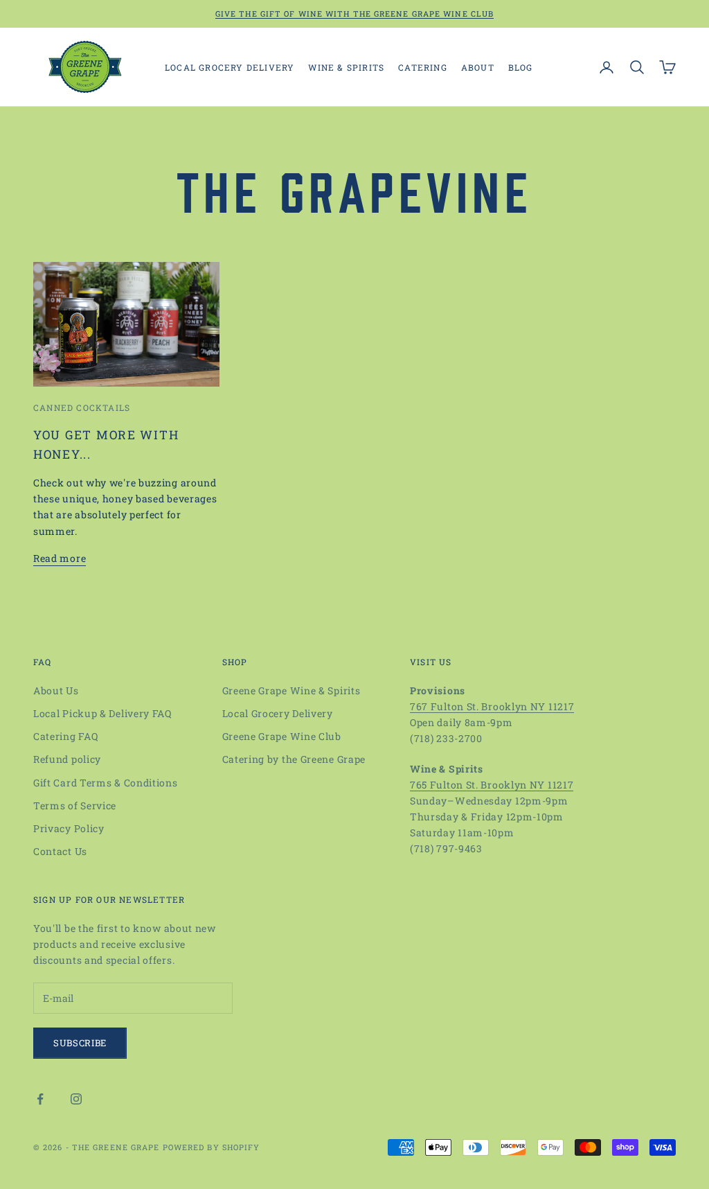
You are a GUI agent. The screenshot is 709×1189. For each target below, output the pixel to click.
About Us (56, 690)
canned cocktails (81, 407)
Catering (422, 67)
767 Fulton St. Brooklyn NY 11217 (492, 706)
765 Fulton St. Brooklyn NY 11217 (491, 784)
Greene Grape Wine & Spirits (291, 690)
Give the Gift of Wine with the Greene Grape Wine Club (354, 13)
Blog (520, 67)
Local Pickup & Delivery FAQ (102, 713)
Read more (59, 558)
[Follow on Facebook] (40, 1099)
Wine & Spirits (346, 67)
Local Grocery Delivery (229, 67)
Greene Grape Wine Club (281, 736)
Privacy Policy (69, 828)
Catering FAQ (65, 736)
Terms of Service (74, 805)
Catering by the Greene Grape (294, 759)
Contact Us (60, 851)
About (477, 67)
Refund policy (67, 759)
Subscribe (80, 1043)
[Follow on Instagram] (76, 1099)
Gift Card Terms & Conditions (105, 782)
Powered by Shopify (211, 1147)
